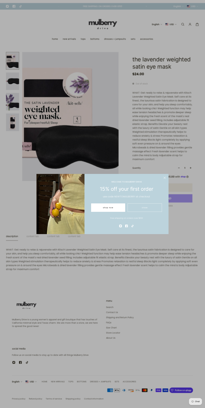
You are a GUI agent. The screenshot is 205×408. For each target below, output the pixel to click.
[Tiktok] (132, 225)
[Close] (164, 178)
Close (145, 208)
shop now (108, 208)
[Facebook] (126, 225)
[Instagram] (120, 225)
